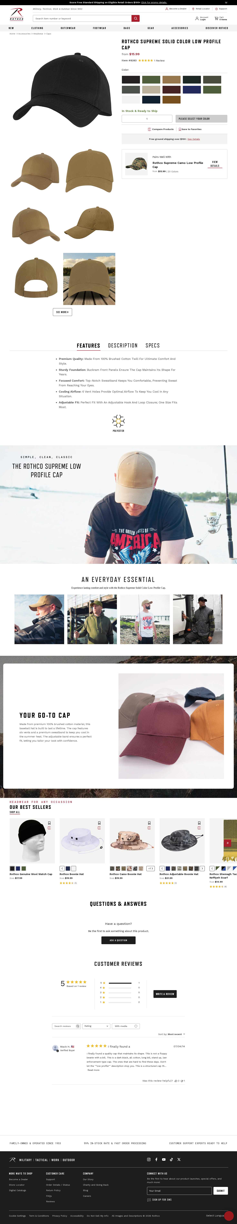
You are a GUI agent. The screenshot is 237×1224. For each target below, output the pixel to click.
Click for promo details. (154, 2)
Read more (93, 1070)
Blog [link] (85, 1190)
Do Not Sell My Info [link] (98, 1215)
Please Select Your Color (194, 118)
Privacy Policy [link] (59, 1215)
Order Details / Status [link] (58, 1185)
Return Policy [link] (53, 1190)
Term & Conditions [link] (39, 1215)
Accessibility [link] (77, 1215)
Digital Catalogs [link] (17, 1190)
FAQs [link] (49, 1196)
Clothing (37, 28)
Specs (153, 345)
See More (61, 312)
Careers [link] (87, 1196)
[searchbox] (63, 1026)
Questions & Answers (118, 903)
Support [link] (50, 1179)
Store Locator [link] (17, 1185)
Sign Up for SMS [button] (162, 1199)
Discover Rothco (217, 28)
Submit (221, 1190)
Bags (127, 28)
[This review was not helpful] (182, 1081)
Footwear (99, 28)
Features (88, 345)
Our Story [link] (88, 1179)
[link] (176, 8)
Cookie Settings (17, 1215)
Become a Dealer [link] (18, 1179)
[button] (118, 2)
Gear (151, 28)
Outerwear (68, 28)
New (11, 28)
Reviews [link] (50, 1201)
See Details (194, 139)
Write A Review (165, 994)
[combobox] (96, 1026)
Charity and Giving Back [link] (96, 1185)
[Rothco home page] (16, 14)
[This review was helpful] (176, 1081)
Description (123, 345)
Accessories (180, 28)
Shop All (15, 812)
